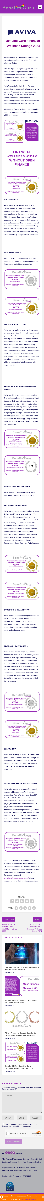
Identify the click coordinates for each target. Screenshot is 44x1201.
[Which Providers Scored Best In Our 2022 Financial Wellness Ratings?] (22, 1019)
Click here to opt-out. (29, 1199)
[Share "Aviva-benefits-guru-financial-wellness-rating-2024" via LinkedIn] (22, 901)
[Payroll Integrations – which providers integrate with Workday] (22, 953)
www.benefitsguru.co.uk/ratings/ (16, 878)
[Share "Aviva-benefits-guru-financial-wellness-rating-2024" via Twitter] (17, 901)
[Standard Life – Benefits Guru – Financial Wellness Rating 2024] (22, 1052)
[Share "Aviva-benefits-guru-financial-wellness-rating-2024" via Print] (31, 901)
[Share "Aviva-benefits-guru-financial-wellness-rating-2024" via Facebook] (12, 901)
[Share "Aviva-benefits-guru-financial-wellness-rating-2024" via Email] (26, 901)
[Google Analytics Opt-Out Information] (1, 1197)
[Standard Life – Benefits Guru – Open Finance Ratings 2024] (22, 986)
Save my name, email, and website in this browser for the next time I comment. (19, 1125)
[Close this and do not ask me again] (43, 1197)
